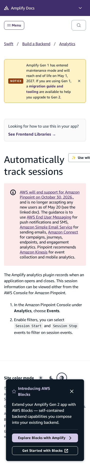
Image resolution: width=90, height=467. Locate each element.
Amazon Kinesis (34, 251)
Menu (16, 25)
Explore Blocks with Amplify (42, 438)
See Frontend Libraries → (32, 134)
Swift (8, 43)
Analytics (67, 43)
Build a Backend (36, 43)
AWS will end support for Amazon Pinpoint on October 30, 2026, (50, 195)
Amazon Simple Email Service (46, 227)
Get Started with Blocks (42, 450)
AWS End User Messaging (49, 217)
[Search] (79, 25)
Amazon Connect (63, 232)
